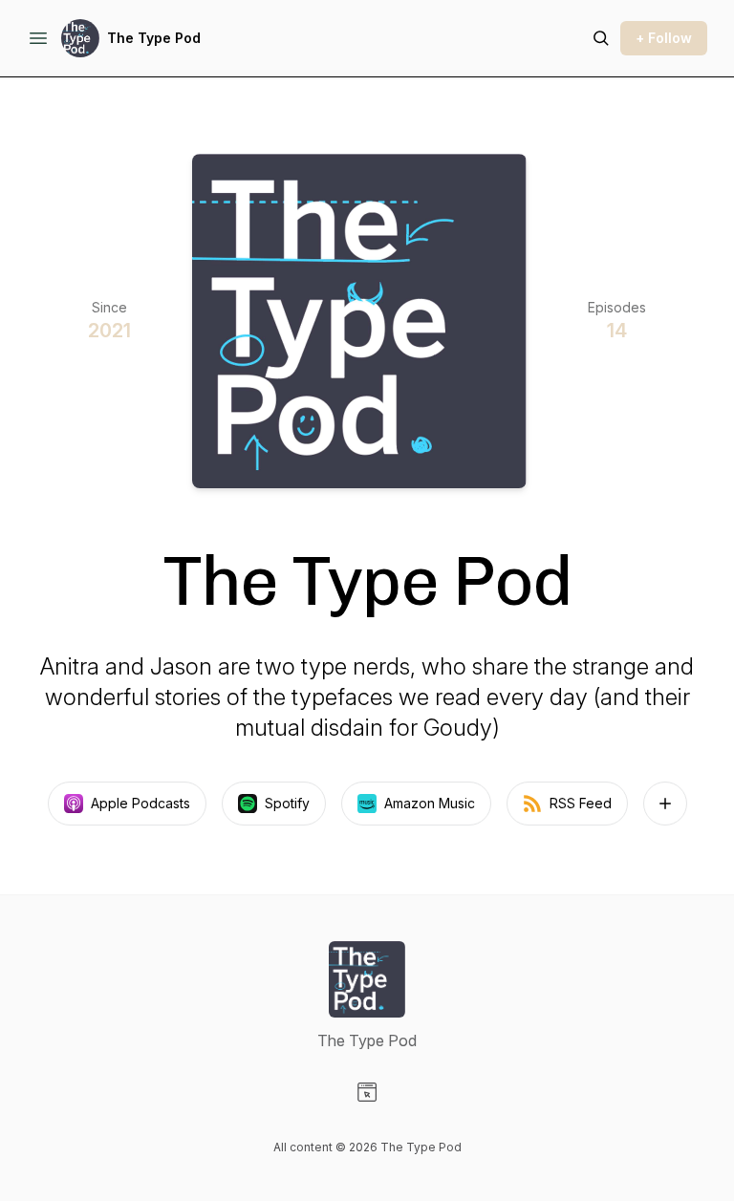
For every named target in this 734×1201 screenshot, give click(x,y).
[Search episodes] (601, 38)
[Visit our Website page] (367, 1092)
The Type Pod (154, 38)
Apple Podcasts (140, 803)
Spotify (287, 803)
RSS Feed (581, 803)
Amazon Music (429, 803)
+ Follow (664, 38)
